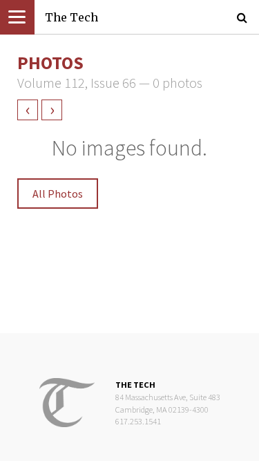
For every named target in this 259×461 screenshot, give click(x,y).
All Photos (57, 193)
